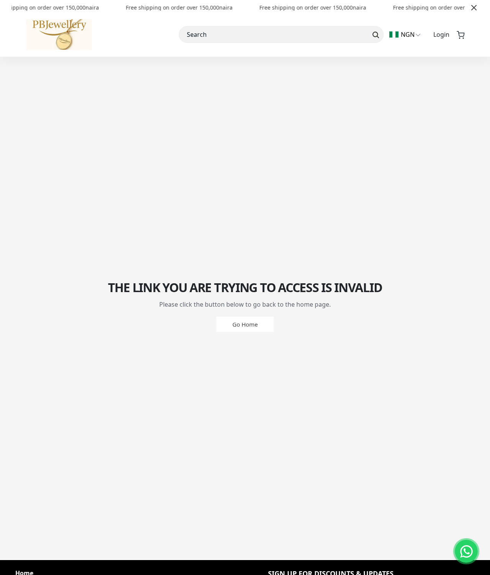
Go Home (245, 324)
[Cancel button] (474, 7)
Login (441, 34)
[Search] (375, 34)
